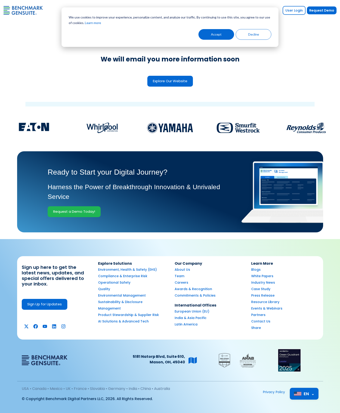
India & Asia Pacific (191, 318)
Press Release (263, 295)
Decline (253, 34)
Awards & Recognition (193, 289)
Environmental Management (122, 295)
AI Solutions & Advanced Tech (123, 321)
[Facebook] (35, 326)
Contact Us (260, 321)
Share (256, 327)
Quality (104, 289)
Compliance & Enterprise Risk (122, 276)
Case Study (260, 289)
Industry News (263, 282)
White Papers (262, 276)
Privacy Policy (274, 392)
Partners (258, 315)
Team (179, 276)
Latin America (186, 324)
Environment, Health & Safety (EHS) (127, 269)
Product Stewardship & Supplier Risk (128, 315)
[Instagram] (63, 326)
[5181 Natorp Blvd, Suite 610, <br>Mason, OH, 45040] (193, 360)
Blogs (256, 269)
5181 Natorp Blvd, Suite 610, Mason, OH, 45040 (159, 359)
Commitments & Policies (195, 295)
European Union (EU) (192, 311)
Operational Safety (114, 282)
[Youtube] (44, 326)
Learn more (93, 23)
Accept (216, 34)
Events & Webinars (266, 308)
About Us (182, 269)
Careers (181, 282)
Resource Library (265, 302)
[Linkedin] (54, 326)
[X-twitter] (26, 326)
